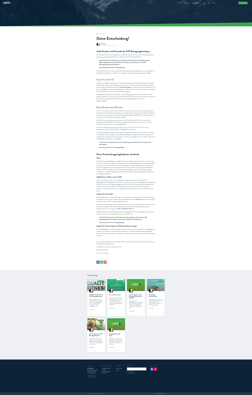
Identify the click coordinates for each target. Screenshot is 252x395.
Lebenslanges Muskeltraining (153, 295)
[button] (97, 262)
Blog (209, 3)
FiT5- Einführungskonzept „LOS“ (117, 214)
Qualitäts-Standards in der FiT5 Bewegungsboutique (96, 295)
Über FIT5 (180, 3)
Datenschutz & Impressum (160, 393)
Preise (204, 3)
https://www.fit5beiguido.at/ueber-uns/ (118, 127)
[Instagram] (155, 369)
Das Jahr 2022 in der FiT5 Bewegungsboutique (96, 334)
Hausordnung (119, 368)
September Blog (146, 120)
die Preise (136, 233)
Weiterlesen (91, 309)
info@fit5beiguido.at (91, 375)
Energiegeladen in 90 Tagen (114, 334)
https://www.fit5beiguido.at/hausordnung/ (113, 120)
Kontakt (214, 3)
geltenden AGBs (130, 182)
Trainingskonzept (195, 3)
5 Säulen (186, 3)
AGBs (117, 370)
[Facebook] (152, 369)
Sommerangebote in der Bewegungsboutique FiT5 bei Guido (135, 296)
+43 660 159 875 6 (91, 377)
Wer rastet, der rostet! (115, 295)
